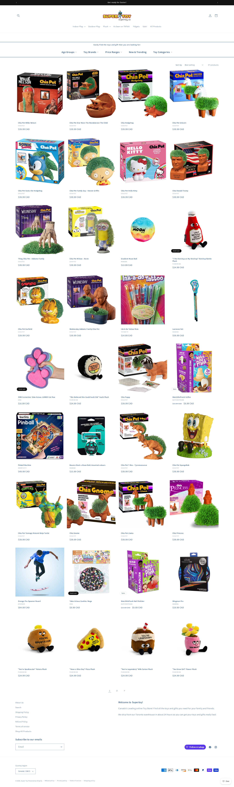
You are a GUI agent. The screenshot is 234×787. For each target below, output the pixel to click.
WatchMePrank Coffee (182, 397)
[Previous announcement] (16, 2)
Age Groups (68, 52)
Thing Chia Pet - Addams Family (31, 259)
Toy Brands (90, 52)
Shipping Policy (22, 712)
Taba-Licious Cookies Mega (81, 601)
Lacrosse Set (178, 329)
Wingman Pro (178, 601)
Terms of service (22, 726)
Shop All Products (23, 731)
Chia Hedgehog (127, 123)
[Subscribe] (61, 747)
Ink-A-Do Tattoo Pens (130, 329)
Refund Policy (21, 721)
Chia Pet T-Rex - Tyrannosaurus (134, 465)
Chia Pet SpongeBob (181, 465)
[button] (18, 16)
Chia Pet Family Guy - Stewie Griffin (84, 191)
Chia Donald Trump (180, 191)
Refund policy (49, 781)
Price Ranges (112, 52)
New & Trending (138, 52)
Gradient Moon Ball (129, 259)
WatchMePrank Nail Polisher (132, 601)
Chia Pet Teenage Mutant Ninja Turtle (33, 533)
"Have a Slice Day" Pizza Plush (82, 669)
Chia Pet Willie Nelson (27, 123)
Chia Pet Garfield (25, 329)
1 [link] (109, 690)
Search (18, 707)
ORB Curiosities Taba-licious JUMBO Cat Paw (36, 397)
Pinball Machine (24, 465)
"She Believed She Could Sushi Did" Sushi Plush (89, 397)
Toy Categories (161, 52)
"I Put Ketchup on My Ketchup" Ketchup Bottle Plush (192, 260)
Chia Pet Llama (127, 533)
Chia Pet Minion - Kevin (79, 259)
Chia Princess (178, 533)
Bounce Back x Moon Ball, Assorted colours (87, 465)
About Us (19, 702)
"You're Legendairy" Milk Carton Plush (137, 669)
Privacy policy (62, 781)
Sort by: (179, 65)
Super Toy (24, 781)
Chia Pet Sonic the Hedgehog (30, 191)
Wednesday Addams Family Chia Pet (84, 329)
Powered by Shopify (35, 781)
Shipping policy (89, 781)
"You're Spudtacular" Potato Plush (32, 669)
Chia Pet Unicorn (179, 123)
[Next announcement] (218, 2)
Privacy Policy (21, 717)
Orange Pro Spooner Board (29, 601)
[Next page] (124, 691)
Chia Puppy (125, 397)
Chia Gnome (74, 533)
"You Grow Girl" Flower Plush (185, 669)
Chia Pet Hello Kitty (129, 191)
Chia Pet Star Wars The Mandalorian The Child (89, 123)
